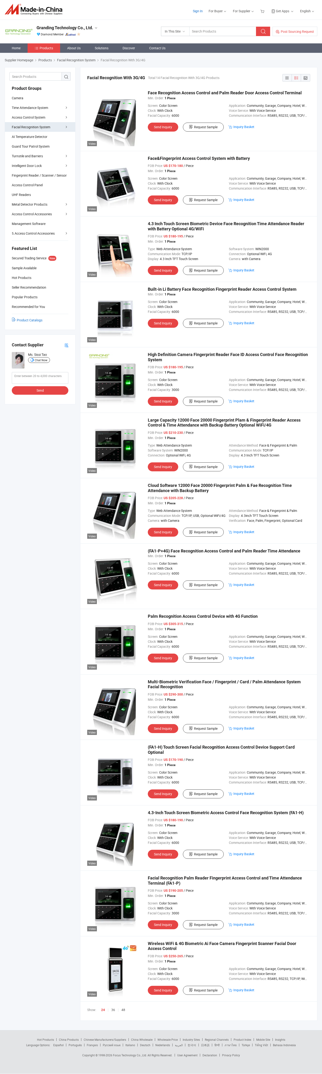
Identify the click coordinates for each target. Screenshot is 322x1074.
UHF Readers (21, 194)
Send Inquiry (163, 127)
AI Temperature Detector (29, 136)
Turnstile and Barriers (27, 156)
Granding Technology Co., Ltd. (65, 27)
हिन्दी (217, 1045)
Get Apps (282, 11)
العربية (179, 1045)
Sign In (198, 11)
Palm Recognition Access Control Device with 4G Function (203, 616)
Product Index (242, 1039)
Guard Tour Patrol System (31, 146)
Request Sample (206, 127)
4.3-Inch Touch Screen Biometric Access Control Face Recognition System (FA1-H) (226, 812)
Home (16, 48)
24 (103, 1010)
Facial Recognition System (31, 127)
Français (92, 1045)
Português (75, 1045)
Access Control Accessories (32, 214)
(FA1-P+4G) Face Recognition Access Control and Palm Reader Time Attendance (224, 550)
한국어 (192, 1045)
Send (40, 390)
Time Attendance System (30, 107)
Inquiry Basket (243, 126)
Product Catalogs (29, 320)
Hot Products (45, 1039)
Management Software (28, 223)
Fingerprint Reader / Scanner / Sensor (39, 175)
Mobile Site (263, 1039)
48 (123, 1010)
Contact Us (157, 48)
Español (58, 1045)
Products (46, 48)
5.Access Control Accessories (33, 233)
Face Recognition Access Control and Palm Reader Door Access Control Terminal (225, 92)
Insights (280, 1039)
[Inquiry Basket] (262, 11)
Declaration (209, 1055)
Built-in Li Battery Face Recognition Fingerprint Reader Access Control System (222, 289)
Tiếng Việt (261, 1045)
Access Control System (28, 117)
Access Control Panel (27, 185)
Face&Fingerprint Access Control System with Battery (199, 158)
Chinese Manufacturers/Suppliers (105, 1039)
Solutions (101, 48)
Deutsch (145, 1045)
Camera (17, 98)
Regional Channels (217, 1039)
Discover (129, 48)
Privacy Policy (231, 1055)
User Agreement (187, 1055)
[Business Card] (66, 345)
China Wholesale (142, 1039)
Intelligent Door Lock (27, 165)
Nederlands (162, 1045)
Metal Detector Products (29, 204)
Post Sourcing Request (297, 31)
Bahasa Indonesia (284, 1045)
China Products (69, 1039)
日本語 (205, 1045)
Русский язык (111, 1045)
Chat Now (41, 360)
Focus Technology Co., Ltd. (130, 1055)
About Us (74, 48)
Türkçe (246, 1045)
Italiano (130, 1045)
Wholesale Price (167, 1039)
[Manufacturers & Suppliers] (35, 9)
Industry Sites (191, 1039)
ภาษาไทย (231, 1045)
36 (113, 1010)
